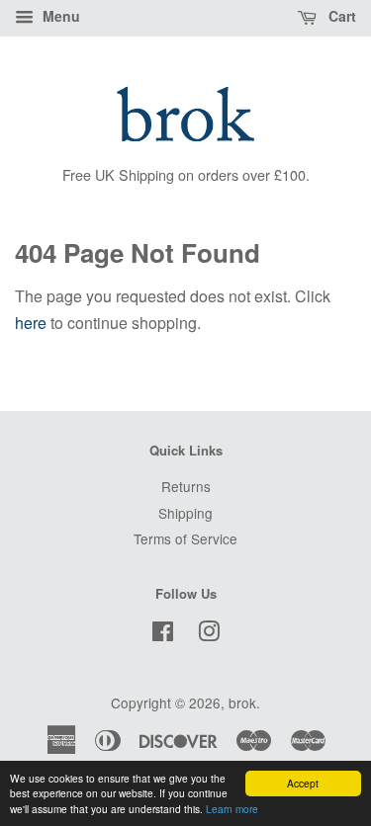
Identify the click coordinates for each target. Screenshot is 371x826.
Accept (303, 783)
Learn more (232, 808)
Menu (59, 16)
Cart (340, 16)
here (30, 322)
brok (242, 702)
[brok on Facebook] (162, 634)
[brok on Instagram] (209, 634)
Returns (186, 486)
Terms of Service (185, 538)
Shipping (185, 513)
